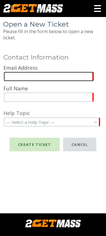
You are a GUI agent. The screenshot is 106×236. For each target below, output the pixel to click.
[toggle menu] (97, 8)
